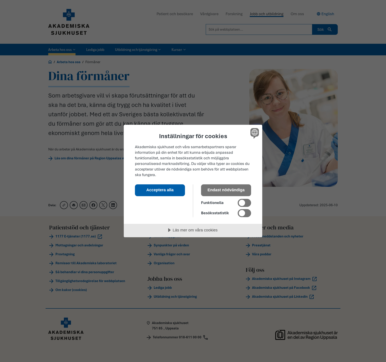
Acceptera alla (160, 190)
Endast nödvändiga (226, 190)
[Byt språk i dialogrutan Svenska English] (253, 133)
